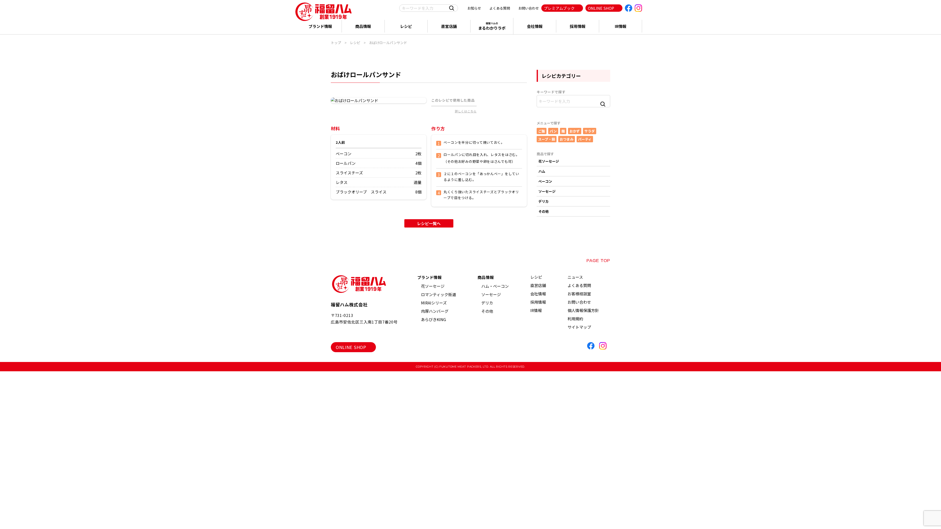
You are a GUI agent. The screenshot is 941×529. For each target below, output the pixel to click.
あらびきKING (433, 319)
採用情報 (577, 26)
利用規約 (575, 319)
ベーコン (545, 181)
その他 (543, 211)
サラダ (589, 131)
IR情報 (620, 26)
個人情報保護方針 (583, 310)
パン (553, 131)
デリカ (543, 201)
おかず (575, 131)
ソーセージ (547, 191)
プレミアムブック (559, 8)
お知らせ (474, 8)
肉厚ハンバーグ (434, 311)
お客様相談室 (579, 294)
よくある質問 (499, 8)
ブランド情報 (320, 26)
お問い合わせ (528, 8)
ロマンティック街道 (438, 294)
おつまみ (566, 139)
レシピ (406, 26)
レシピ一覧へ (429, 223)
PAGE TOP (598, 260)
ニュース (575, 277)
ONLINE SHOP (601, 8)
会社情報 (535, 26)
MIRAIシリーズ (434, 303)
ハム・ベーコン (495, 286)
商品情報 (363, 26)
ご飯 (541, 131)
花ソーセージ (548, 161)
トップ (336, 42)
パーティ (585, 139)
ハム (541, 171)
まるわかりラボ (492, 26)
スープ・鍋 (546, 139)
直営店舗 (449, 26)
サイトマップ (579, 327)
